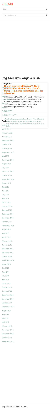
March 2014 (6, 283)
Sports (4, 107)
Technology (6, 111)
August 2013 (6, 311)
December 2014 (7, 249)
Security (5, 103)
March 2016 (6, 202)
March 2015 (6, 237)
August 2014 (6, 264)
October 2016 (7, 175)
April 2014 (5, 280)
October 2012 (7, 338)
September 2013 (8, 307)
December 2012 (7, 330)
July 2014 (5, 268)
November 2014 (7, 253)
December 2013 (7, 295)
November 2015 (7, 218)
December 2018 (7, 160)
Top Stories (6, 100)
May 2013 (5, 318)
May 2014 (5, 276)
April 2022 (5, 125)
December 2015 (7, 214)
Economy (5, 93)
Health (4, 96)
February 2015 (7, 241)
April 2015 (5, 233)
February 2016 (7, 206)
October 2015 (7, 222)
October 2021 (7, 144)
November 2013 (7, 299)
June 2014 (6, 272)
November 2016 (7, 171)
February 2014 (7, 287)
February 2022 (7, 133)
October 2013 (7, 303)
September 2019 (8, 152)
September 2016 (8, 179)
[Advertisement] (25, 46)
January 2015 (7, 245)
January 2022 (7, 137)
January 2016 (7, 210)
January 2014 (7, 291)
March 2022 (6, 129)
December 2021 (7, 141)
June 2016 (6, 191)
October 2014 (7, 256)
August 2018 (6, 164)
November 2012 (7, 334)
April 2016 (5, 199)
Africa (4, 90)
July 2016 (5, 187)
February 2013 (7, 326)
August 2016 (6, 183)
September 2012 (8, 341)
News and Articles (8, 88)
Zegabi (7, 4)
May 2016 (5, 195)
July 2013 (5, 314)
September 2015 (8, 226)
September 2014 (8, 260)
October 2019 (7, 148)
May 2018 (5, 168)
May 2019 (5, 156)
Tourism (5, 115)
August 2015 (6, 229)
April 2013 (5, 322)
